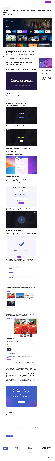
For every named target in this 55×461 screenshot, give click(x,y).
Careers (16, 448)
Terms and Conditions (18, 451)
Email (22, 427)
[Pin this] (4, 59)
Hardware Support (6, 7)
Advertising (30, 451)
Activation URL (28, 147)
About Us (16, 447)
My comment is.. (8, 414)
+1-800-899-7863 (44, 451)
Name (7, 427)
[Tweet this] (4, 54)
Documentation (20, 380)
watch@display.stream (44, 449)
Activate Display (30, 448)
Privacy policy (17, 449)
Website (36, 427)
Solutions (29, 452)
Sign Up (29, 447)
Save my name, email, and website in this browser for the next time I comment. (19, 431)
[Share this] (4, 51)
